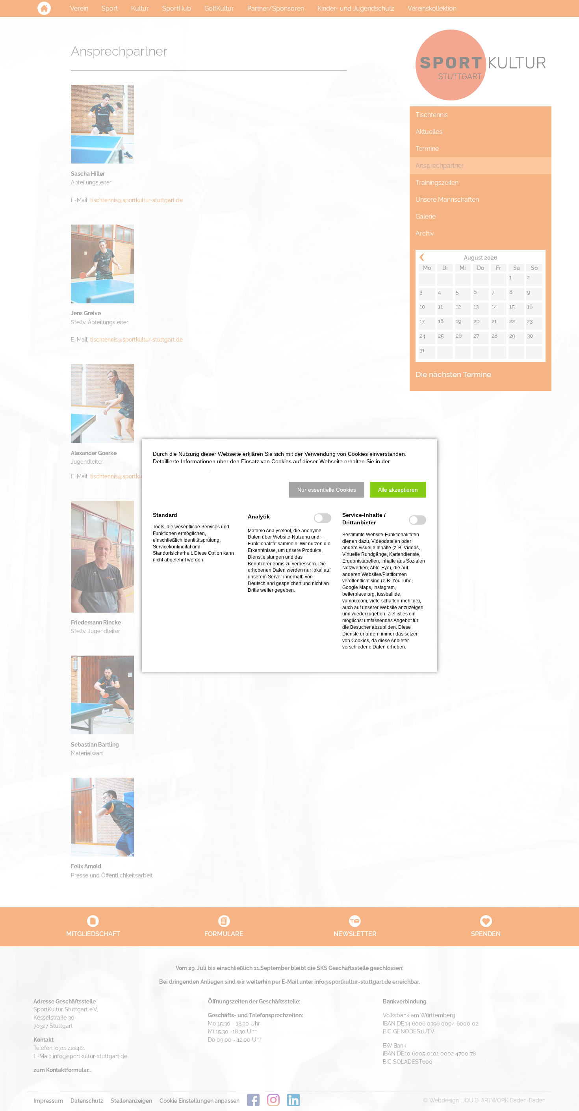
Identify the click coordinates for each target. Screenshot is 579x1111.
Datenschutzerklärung (180, 469)
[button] (326, 490)
